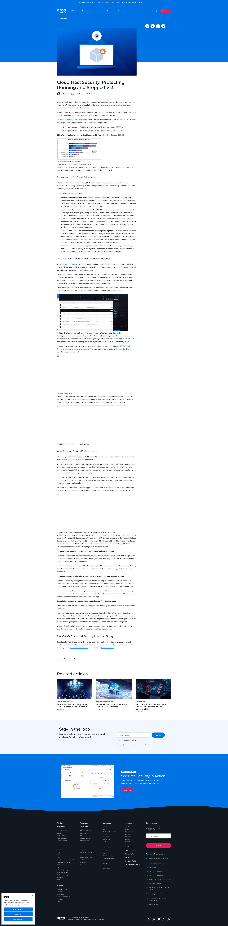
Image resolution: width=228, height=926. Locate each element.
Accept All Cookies (18, 909)
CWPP (58, 855)
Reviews (127, 834)
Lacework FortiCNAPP (109, 858)
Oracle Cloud (83, 860)
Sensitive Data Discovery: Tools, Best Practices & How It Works (72, 705)
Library (105, 826)
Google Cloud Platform (86, 857)
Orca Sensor (83, 833)
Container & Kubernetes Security (66, 860)
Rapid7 (105, 861)
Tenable (105, 863)
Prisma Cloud (106, 868)
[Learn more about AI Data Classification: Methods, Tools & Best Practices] (114, 689)
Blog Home (62, 18)
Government (60, 894)
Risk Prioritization (84, 840)
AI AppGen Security (62, 872)
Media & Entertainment (63, 896)
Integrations (83, 850)
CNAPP (59, 850)
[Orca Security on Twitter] (149, 919)
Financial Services (62, 889)
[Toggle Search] (152, 11)
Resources (85, 11)
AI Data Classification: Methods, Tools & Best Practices (112, 705)
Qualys (104, 866)
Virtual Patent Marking (99, 919)
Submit (158, 735)
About (127, 826)
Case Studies (106, 839)
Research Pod (129, 831)
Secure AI (59, 833)
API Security (60, 865)
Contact (128, 847)
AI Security (60, 877)
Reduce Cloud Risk (62, 830)
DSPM (58, 880)
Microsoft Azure (84, 855)
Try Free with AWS (132, 865)
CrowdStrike (106, 851)
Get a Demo (127, 790)
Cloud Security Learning (109, 831)
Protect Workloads (62, 838)
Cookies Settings (18, 919)
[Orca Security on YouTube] (159, 919)
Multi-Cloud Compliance (63, 862)
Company (121, 11)
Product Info (106, 836)
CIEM (58, 857)
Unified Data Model (85, 838)
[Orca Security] (61, 11)
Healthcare (60, 899)
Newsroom (128, 839)
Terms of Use (78, 919)
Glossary (105, 834)
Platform (74, 11)
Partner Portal (130, 861)
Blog (104, 829)
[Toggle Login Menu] (157, 11)
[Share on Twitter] (147, 26)
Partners (110, 11)
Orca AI (82, 835)
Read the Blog (137, 2)
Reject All (18, 914)
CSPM (58, 852)
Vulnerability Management (64, 870)
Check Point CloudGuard (109, 856)
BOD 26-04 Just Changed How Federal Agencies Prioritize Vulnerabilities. (151, 706)
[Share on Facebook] (158, 26)
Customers (98, 11)
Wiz (104, 853)
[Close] (33, 895)
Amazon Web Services (86, 852)
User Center (129, 854)
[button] (170, 2)
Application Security (62, 875)
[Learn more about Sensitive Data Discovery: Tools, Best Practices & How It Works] (74, 689)
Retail (58, 901)
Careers (127, 836)
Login (127, 857)
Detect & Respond (62, 840)
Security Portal (131, 850)
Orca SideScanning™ (85, 830)
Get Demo (165, 11)
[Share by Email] (163, 26)
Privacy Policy (120, 745)
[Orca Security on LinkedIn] (154, 919)
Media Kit (127, 841)
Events (104, 841)
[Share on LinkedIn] (153, 26)
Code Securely (61, 835)
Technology (60, 891)
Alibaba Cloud (84, 862)
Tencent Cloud (84, 865)
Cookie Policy (17, 905)
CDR (58, 867)
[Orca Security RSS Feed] (169, 919)
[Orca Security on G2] (164, 919)
